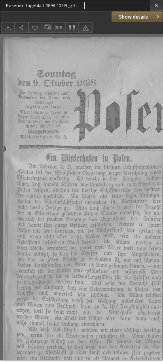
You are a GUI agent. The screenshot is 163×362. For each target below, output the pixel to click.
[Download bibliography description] (58, 27)
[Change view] (46, 27)
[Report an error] (85, 27)
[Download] (8, 27)
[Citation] (72, 27)
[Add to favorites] (35, 27)
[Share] (21, 27)
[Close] (156, 5)
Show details (133, 16)
